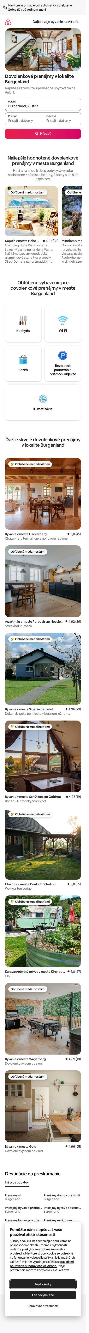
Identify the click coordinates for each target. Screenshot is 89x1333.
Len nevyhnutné (43, 1295)
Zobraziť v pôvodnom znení (27, 9)
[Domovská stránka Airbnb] (8, 21)
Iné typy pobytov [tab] (17, 1182)
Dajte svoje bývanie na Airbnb (55, 22)
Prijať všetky (43, 1284)
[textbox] (24, 120)
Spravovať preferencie (43, 1306)
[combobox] (43, 106)
